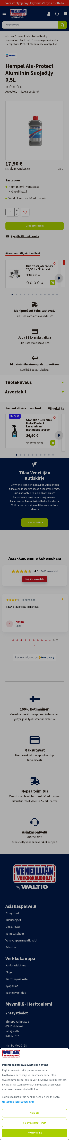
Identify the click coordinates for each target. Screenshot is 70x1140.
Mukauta (34, 1113)
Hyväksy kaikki (34, 1133)
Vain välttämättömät (34, 1123)
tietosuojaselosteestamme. (18, 1102)
